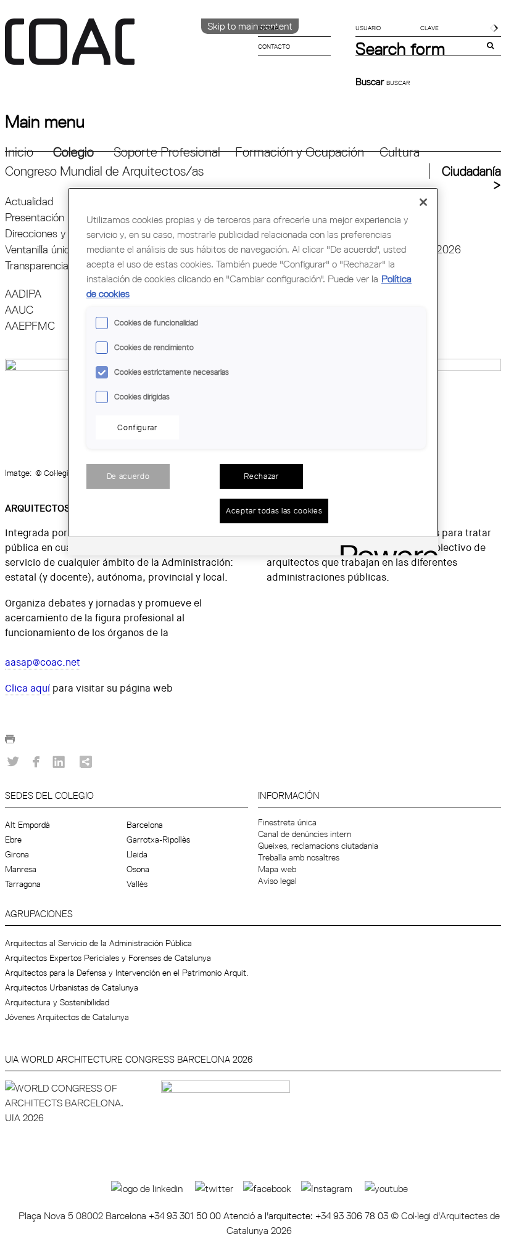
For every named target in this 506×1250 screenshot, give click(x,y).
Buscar (370, 81)
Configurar (137, 427)
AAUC (19, 310)
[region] (253, 371)
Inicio (19, 152)
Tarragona (23, 883)
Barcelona (144, 824)
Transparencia (36, 265)
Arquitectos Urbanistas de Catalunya (71, 987)
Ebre (13, 839)
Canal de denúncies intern (304, 833)
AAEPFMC (30, 326)
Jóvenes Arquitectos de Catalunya (67, 1017)
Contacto (274, 46)
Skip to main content (249, 26)
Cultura (400, 152)
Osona (137, 869)
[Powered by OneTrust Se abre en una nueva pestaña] (385, 547)
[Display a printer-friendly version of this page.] (10, 742)
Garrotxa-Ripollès (158, 839)
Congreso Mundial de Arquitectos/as (104, 171)
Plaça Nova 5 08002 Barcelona (84, 1215)
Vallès (136, 883)
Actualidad (29, 201)
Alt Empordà (27, 824)
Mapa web (277, 869)
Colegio (73, 152)
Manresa (20, 869)
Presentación (34, 217)
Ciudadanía (471, 171)
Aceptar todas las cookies (274, 510)
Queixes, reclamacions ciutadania (318, 845)
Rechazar (261, 475)
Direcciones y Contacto (58, 233)
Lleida (136, 854)
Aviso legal (277, 880)
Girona (17, 854)
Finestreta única (287, 822)
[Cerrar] (423, 202)
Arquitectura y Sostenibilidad (57, 1002)
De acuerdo (128, 475)
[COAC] (129, 48)
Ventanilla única (40, 249)
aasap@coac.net (42, 662)
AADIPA (23, 294)
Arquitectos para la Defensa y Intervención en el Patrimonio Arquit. (126, 972)
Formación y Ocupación (299, 152)
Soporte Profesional (167, 152)
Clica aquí (28, 688)
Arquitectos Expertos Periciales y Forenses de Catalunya (108, 957)
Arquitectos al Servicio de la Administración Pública (98, 943)
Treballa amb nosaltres (298, 857)
